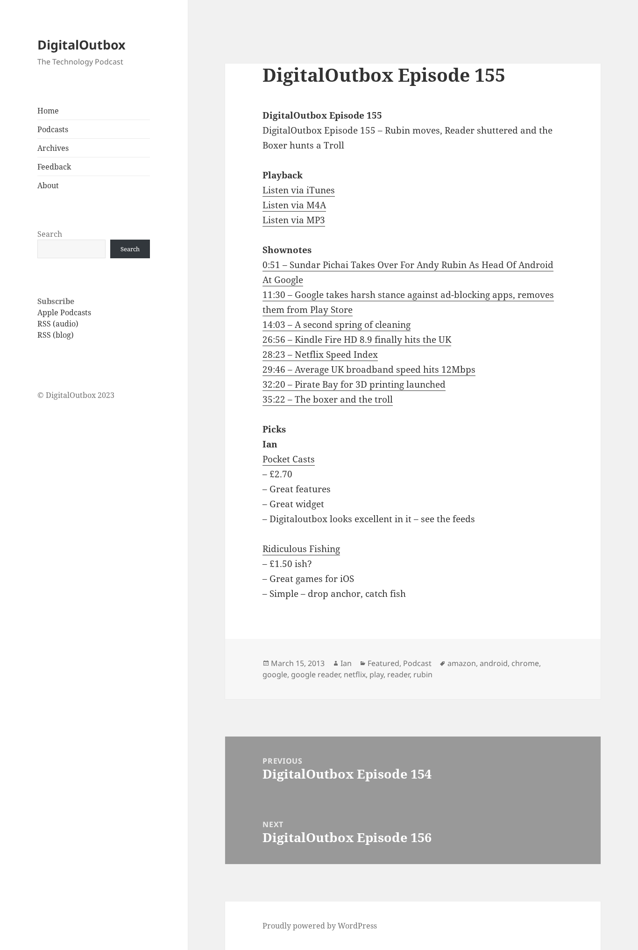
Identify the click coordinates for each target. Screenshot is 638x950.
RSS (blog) (55, 335)
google (274, 674)
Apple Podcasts (64, 312)
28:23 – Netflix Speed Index (320, 354)
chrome (525, 663)
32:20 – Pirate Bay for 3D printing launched (354, 384)
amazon (461, 663)
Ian (346, 663)
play (376, 674)
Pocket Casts (288, 459)
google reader (315, 674)
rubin (422, 674)
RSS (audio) (57, 324)
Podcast (417, 663)
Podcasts (52, 129)
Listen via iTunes (298, 190)
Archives (53, 148)
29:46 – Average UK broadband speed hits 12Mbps (368, 369)
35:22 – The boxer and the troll (327, 399)
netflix (355, 674)
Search (49, 234)
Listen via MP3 (293, 220)
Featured (383, 663)
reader (398, 674)
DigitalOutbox (81, 44)
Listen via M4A (294, 205)
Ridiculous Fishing (301, 549)
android (494, 663)
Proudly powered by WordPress (319, 926)
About (48, 185)
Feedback (54, 167)
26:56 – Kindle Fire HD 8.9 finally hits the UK (356, 339)
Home (48, 111)
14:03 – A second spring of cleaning (336, 325)
